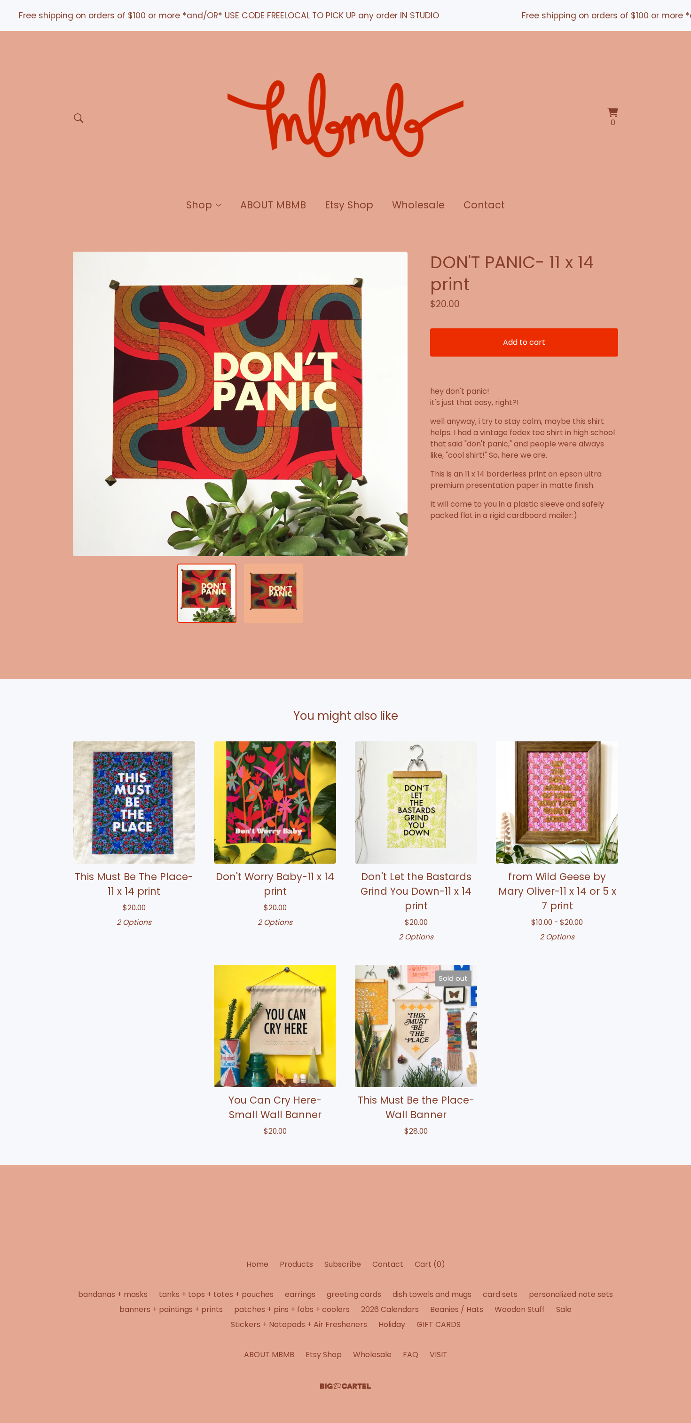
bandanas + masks (113, 1294)
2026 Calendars (390, 1309)
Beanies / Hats (456, 1309)
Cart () (430, 1264)
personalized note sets (571, 1294)
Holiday (391, 1324)
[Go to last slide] (86, 404)
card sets (500, 1294)
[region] (345, 15)
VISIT (439, 1354)
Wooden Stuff (520, 1309)
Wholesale (418, 205)
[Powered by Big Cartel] (345, 1386)
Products (296, 1264)
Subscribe (342, 1264)
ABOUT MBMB (273, 205)
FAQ (410, 1354)
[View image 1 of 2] (206, 593)
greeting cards (354, 1294)
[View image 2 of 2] (273, 593)
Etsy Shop (349, 205)
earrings (300, 1294)
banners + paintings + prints (171, 1309)
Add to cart (524, 342)
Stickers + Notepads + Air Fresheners (299, 1324)
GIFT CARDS (438, 1324)
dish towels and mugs (432, 1294)
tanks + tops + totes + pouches (216, 1294)
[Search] (78, 118)
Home (257, 1264)
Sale (564, 1309)
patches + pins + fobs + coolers (292, 1309)
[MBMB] (345, 118)
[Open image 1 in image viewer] (240, 404)
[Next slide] (394, 404)
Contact (484, 205)
